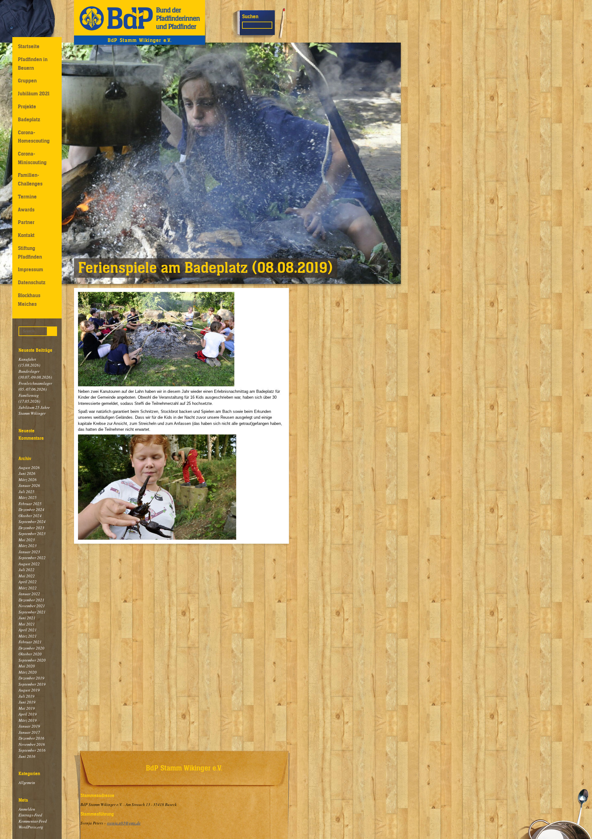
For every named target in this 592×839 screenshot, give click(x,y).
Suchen (250, 16)
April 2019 (27, 714)
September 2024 (32, 521)
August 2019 (29, 690)
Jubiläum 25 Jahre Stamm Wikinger (34, 410)
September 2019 (32, 684)
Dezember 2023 (31, 527)
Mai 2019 (26, 708)
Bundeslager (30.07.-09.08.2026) (35, 374)
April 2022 (27, 581)
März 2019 (27, 720)
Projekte (27, 106)
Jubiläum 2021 (34, 93)
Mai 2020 (26, 666)
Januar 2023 (29, 551)
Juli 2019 (26, 696)
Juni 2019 (26, 702)
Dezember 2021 (31, 600)
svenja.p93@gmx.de (124, 823)
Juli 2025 (26, 491)
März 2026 (27, 479)
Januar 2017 (29, 732)
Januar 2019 (29, 726)
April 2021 (27, 630)
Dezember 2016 (31, 738)
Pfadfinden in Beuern (32, 63)
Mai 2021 (26, 624)
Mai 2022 (26, 576)
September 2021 (32, 612)
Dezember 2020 (31, 648)
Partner (26, 222)
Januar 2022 (29, 593)
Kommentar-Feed (32, 821)
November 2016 (31, 744)
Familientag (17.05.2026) (29, 398)
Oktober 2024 (30, 515)
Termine (27, 196)
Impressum (30, 269)
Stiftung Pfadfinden (30, 252)
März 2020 (27, 672)
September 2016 (32, 750)
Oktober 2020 (30, 654)
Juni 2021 (26, 618)
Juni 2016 (26, 756)
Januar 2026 (29, 485)
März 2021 (27, 636)
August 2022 (29, 564)
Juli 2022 (26, 569)
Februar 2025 (30, 503)
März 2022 (27, 588)
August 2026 (29, 467)
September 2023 (32, 533)
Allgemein (26, 782)
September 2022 (32, 557)
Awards (26, 209)
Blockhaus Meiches (29, 299)
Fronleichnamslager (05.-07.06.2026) (35, 386)
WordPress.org (30, 827)
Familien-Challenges (30, 179)
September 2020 (32, 660)
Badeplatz (29, 119)
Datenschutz (31, 282)
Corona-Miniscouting (32, 158)
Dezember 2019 (31, 678)
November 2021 (31, 605)
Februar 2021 (30, 642)
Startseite (28, 46)
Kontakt (26, 235)
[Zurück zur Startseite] (139, 17)
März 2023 (27, 545)
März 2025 (27, 497)
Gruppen (27, 80)
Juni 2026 (26, 473)
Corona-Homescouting (34, 136)
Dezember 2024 (31, 509)
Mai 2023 (26, 539)
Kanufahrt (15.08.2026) (29, 362)
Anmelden (26, 809)
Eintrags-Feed (30, 815)
